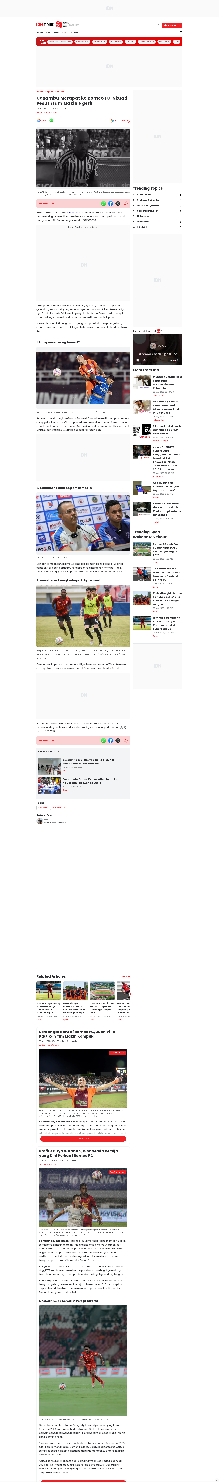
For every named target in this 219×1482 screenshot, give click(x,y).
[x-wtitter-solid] (117, 203)
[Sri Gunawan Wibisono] (39, 821)
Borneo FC (75, 212)
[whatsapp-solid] (103, 203)
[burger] (180, 30)
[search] (158, 25)
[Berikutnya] (130, 957)
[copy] (125, 203)
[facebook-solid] (110, 203)
